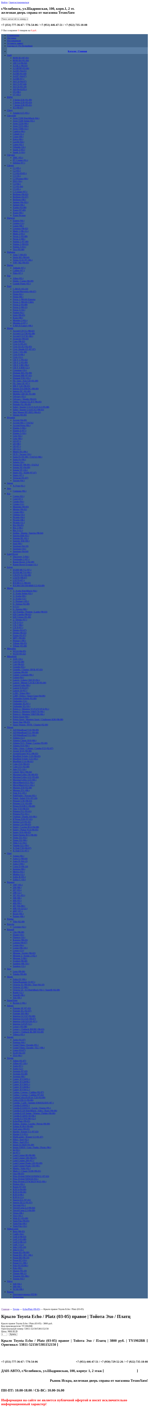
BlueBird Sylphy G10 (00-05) (26, 756)
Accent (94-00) (20, 420)
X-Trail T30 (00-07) (22, 848)
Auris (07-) (18, 1066)
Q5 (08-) (17, 92)
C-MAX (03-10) (20, 289)
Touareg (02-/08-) (21, 1276)
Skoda (10, 977)
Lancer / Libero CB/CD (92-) (26, 680)
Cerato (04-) (18, 501)
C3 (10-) (17, 176)
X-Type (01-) (19, 486)
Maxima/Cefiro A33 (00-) (24, 780)
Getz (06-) (17, 438)
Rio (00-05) (18, 525)
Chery (10, 110)
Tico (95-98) (18, 249)
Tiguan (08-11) (19, 1273)
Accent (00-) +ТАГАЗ (23, 423)
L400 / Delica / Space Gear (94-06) (29, 696)
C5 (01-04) (18, 186)
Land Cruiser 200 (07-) (23, 1160)
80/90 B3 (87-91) (21, 58)
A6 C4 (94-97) (19, 81)
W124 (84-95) (19, 651)
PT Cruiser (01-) (20, 160)
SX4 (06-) (17, 1055)
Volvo (10, 1281)
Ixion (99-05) (19, 315)
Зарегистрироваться (19, 2)
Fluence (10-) (19, 937)
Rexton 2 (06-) (19, 1003)
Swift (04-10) (19, 1053)
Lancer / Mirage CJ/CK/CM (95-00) (29, 682)
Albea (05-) (18, 278)
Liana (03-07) (19, 1050)
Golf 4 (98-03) (19, 1236)
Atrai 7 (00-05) (20, 255)
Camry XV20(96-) (21, 1082)
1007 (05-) (18, 885)
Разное (10, 1292)
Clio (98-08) (18, 932)
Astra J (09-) (18, 864)
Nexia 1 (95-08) (20, 236)
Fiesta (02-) (18, 294)
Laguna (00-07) (20, 942)
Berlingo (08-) (19, 199)
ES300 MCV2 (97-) (22, 570)
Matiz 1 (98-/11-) (20, 231)
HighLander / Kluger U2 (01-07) (28, 1137)
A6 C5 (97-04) (19, 84)
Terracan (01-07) (20, 478)
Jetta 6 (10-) (18, 1250)
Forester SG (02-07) (22, 1011)
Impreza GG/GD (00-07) (24, 1019)
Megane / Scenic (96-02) (24, 953)
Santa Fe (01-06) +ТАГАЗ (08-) (27, 457)
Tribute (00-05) (20, 643)
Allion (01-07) (19, 1061)
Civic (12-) (18, 357)
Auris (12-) (18, 1068)
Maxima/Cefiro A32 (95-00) (26, 777)
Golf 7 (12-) (18, 1244)
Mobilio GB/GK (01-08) (24, 394)
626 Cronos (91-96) (22, 617)
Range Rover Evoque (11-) (25, 564)
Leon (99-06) (19, 971)
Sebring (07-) (19, 163)
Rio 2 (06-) (18, 528)
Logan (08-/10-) (20, 948)
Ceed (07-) (18, 499)
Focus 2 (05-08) (20, 304)
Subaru (10, 1005)
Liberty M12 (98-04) (22, 772)
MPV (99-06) (19, 638)
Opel (9, 853)
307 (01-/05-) (19, 895)
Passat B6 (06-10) (21, 1257)
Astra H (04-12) (20, 861)
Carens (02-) (18, 496)
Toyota (10, 1058)
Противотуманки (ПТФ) (25, 1294)
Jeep (9, 488)
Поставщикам (14, 40)
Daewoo (11, 218)
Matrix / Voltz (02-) (22, 1168)
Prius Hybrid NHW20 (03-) (25, 1179)
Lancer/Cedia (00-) (21, 685)
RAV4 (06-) (18, 1194)
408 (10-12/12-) (20, 908)
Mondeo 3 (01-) (20, 320)
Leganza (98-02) (20, 228)
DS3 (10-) (17, 181)
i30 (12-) (17, 449)
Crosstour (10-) (20, 370)
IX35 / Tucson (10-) (22, 454)
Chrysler (11, 155)
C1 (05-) (17, 168)
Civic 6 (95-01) (20, 344)
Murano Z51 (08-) (21, 790)
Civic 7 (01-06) (20, 352)
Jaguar (10, 483)
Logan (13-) (18, 950)
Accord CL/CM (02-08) (24, 333)
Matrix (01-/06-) (20, 451)
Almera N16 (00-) (21, 745)
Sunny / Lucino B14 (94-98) (26, 827)
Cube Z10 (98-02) (21, 764)
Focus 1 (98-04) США (23, 302)
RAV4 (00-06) (19, 1192)
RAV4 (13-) (18, 1197)
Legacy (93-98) (20, 1026)
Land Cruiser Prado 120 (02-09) (27, 1163)
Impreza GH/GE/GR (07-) (25, 1021)
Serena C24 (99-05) (22, 824)
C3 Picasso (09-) (20, 178)
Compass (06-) (19, 491)
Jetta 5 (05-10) (19, 1247)
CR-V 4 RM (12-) (21, 367)
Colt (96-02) (18, 664)
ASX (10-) (18, 659)
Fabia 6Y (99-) (19, 979)
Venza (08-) (18, 1213)
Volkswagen (12, 1229)
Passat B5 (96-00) (21, 1252)
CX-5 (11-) (18, 622)
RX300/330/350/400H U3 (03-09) (29, 585)
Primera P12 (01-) (21, 814)
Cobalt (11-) (18, 134)
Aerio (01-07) (19, 1040)
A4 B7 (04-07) (19, 76)
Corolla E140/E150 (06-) (24, 1116)
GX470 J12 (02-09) (22, 575)
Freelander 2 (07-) (21, 559)
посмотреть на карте (120, 1371)
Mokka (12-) (18, 874)
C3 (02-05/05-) (20, 173)
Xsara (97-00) (19, 210)
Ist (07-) (16, 1152)
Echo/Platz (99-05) (21, 1121)
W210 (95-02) (19, 654)
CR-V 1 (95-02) (20, 360)
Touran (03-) (18, 1278)
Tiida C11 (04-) (20, 843)
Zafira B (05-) (19, 877)
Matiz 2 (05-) (19, 233)
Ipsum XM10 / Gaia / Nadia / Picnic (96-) (32, 1147)
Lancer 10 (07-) (20, 690)
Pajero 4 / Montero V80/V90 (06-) (28, 714)
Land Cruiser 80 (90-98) (24, 1155)
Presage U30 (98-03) (22, 801)
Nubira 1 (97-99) (20, 241)
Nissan (10, 727)
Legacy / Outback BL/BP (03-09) (28, 1032)
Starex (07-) (18, 475)
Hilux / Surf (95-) (21, 1142)
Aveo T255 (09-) (20, 126)
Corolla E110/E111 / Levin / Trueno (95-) (32, 1108)
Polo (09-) (17, 1268)
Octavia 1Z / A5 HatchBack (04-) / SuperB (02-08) (36, 990)
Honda (10, 328)
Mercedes (11, 648)
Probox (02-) (19, 1184)
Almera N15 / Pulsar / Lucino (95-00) (30, 743)
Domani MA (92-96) (22, 373)
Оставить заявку (15, 43)
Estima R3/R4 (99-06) (23, 1126)
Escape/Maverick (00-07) (24, 291)
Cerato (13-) (18, 504)
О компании (13, 35)
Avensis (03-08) (20, 1074)
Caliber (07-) (19, 270)
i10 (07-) (17, 441)
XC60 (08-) (18, 1289)
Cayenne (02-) (19, 927)
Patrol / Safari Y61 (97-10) (25, 798)
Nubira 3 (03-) (19, 247)
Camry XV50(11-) (21, 1089)
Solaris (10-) (18, 462)
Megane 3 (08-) (20, 958)
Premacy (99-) (19, 640)
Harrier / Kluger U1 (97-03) (25, 1131)
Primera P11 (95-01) (22, 811)
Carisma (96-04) (20, 672)
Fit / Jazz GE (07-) (21, 383)
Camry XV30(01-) (21, 1084)
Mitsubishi (12, 656)
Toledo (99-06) (20, 974)
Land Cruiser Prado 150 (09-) (26, 1166)
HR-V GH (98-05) (21, 386)
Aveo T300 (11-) (20, 128)
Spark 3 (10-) (19, 152)
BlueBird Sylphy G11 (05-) (25, 759)
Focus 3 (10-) (19, 310)
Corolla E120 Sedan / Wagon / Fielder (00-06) (34, 1113)
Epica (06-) (18, 139)
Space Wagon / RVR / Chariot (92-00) (30, 724)
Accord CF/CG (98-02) (23, 331)
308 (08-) (17, 898)
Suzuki (10, 1037)
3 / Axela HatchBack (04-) (25, 591)
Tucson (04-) (19, 480)
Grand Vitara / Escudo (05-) (25, 1045)
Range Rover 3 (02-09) (23, 562)
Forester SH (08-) (21, 1013)
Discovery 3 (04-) (21, 556)
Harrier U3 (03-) (20, 1134)
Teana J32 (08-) (20, 840)
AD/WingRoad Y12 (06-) (24, 735)
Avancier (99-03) (21, 339)
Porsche (10, 924)
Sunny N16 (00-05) (22, 832)
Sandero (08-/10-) (21, 963)
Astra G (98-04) (20, 858)
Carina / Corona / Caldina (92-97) (28, 1092)
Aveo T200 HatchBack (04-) (26, 118)
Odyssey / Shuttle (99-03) (24, 399)
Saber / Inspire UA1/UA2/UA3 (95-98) (31, 407)
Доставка (11, 38)
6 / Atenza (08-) (20, 609)
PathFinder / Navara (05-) (24, 795)
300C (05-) (18, 157)
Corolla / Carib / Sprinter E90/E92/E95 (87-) (33, 1103)
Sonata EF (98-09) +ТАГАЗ (26, 465)
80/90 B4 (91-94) (21, 60)
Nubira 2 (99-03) (20, 244)
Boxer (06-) (18, 913)
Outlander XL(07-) (21, 703)
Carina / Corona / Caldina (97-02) (28, 1095)
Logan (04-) (18, 945)
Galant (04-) (18, 677)
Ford (9, 286)
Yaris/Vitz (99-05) (21, 1221)
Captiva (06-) (19, 131)
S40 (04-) (17, 1284)
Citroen (10, 165)
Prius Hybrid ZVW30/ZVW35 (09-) (29, 1181)
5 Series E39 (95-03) (22, 102)
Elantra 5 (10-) (19, 433)
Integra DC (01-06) (22, 391)
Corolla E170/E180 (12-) (24, 1118)
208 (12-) (17, 892)
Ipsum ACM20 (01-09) (23, 1145)
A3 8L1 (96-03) (20, 65)
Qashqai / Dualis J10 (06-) (25, 816)
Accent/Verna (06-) (21, 425)
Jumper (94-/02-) (20, 202)
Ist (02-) (16, 1150)
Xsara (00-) (18, 212)
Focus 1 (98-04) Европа (24, 299)
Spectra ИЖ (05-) (21, 535)
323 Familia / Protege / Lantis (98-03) (30, 612)
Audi (9, 55)
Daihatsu (11, 252)
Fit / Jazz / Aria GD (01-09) (25, 381)
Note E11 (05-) (20, 793)
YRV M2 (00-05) (21, 262)
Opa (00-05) (18, 1173)
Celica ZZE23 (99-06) (23, 1100)
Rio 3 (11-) (18, 530)
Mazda (10, 588)
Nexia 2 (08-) (19, 239)
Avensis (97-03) (20, 1071)
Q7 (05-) (17, 94)
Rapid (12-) (18, 992)
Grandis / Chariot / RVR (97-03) (28, 669)
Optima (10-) (19, 514)
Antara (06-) (18, 856)
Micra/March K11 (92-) (23, 782)
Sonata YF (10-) (20, 470)
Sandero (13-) (19, 966)
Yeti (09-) (17, 998)
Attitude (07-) (19, 268)
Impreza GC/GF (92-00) (24, 1016)
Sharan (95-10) (20, 1271)
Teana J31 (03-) (20, 837)
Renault (10, 929)
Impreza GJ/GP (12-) (22, 1024)
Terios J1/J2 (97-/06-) (22, 260)
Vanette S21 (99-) (21, 845)
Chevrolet (11, 115)
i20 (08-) (17, 444)
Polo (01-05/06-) (20, 1265)
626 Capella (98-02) (22, 614)
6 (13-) (16, 606)
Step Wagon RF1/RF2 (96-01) (27, 412)
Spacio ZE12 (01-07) (22, 1202)
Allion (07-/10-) (20, 1063)
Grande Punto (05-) (22, 283)
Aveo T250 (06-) (20, 123)
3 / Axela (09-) (19, 596)
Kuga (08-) (18, 318)
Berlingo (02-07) (20, 197)
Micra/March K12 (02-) (23, 785)
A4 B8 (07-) (18, 79)
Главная (5, 1309)
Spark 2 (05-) (19, 149)
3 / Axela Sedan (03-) (22, 593)
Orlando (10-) (19, 147)
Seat (9, 969)
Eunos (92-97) (19, 635)
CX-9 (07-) (18, 627)
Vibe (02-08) (19, 921)
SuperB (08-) (19, 995)
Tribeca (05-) (19, 1034)
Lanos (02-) (18, 144)
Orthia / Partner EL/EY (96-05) (27, 402)
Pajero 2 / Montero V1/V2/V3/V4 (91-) (31, 709)
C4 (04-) (17, 184)
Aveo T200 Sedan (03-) (24, 121)
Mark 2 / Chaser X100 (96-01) (27, 1171)
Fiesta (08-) (18, 297)
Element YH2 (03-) (22, 378)
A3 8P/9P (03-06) (21, 68)
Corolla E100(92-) (21, 1105)
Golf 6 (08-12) (19, 1242)
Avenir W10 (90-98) (22, 751)
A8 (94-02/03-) (20, 89)
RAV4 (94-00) (19, 1189)
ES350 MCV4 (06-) (22, 572)
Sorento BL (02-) (21, 538)
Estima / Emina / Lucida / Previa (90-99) (31, 1124)
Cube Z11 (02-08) (21, 766)
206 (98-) (17, 887)
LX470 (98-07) (20, 577)
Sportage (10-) (19, 549)
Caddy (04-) (18, 1234)
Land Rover (12, 554)
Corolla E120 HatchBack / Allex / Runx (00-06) (35, 1110)
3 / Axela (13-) (19, 598)
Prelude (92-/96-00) (22, 404)
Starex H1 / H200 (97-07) (25, 472)
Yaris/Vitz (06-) (20, 1223)
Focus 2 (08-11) (20, 307)
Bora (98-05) (19, 1231)
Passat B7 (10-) (20, 1260)
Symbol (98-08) (20, 961)
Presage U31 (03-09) (22, 803)
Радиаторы (18, 1297)
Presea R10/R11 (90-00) (24, 806)
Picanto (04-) (19, 517)
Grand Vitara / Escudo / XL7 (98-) (29, 1047)
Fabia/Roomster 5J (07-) (24, 982)
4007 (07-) (18, 911)
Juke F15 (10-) (19, 769)
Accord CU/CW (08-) (23, 336)
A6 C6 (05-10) (19, 86)
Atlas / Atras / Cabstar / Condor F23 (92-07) (33, 748)
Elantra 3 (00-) (19, 428)
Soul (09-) (17, 543)
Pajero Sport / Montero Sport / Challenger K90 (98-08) (38, 719)
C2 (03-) (17, 170)
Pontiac (10, 919)
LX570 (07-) (19, 580)
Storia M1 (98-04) (21, 257)
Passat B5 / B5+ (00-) (23, 1255)
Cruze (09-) (18, 136)
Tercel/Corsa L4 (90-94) (24, 1208)
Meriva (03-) (18, 871)
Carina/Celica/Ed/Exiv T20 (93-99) (29, 1097)
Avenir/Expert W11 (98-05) (25, 753)
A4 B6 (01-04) (19, 73)
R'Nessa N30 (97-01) (22, 819)
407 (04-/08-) (19, 906)
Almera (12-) (19, 738)
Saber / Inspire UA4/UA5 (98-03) (28, 409)
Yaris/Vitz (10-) (20, 1226)
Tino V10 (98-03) (21, 808)
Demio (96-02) (19, 633)
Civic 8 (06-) (19, 354)
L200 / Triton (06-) (21, 693)
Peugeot (10, 882)
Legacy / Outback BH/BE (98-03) (28, 1029)
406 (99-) (17, 903)
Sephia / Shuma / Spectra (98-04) (28, 533)
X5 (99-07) (18, 107)
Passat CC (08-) (20, 1263)
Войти (4, 2)
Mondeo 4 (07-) (20, 323)
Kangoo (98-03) (20, 940)
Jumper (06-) (19, 205)
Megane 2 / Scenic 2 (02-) (25, 956)
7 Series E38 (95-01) (22, 105)
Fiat (8, 276)
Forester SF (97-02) (22, 1008)
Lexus (10, 567)
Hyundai (11, 417)
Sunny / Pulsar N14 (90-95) (25, 829)
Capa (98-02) (19, 341)
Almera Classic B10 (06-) (24, 740)
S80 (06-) (17, 1286)
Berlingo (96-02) (20, 194)
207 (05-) (17, 890)
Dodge (10, 265)
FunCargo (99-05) (21, 1129)
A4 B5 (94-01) (19, 71)
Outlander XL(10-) (21, 706)
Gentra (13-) (18, 223)
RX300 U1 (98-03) (22, 583)
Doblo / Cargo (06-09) (23, 281)
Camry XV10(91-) (21, 1079)
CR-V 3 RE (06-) (21, 365)
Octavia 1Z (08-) (20, 987)
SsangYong (12, 1000)
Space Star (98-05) (21, 722)
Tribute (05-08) (20, 646)
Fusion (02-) (18, 312)
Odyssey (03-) (19, 396)
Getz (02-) (17, 436)
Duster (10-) (18, 934)
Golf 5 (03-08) (19, 1239)
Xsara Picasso (19, 215)
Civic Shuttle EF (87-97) (24, 349)
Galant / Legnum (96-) (23, 675)
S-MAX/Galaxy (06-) (23, 325)
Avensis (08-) (19, 1076)
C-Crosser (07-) (20, 191)
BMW (10, 97)
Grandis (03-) (19, 667)
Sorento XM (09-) (21, 541)
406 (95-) (17, 900)
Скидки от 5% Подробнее (20, 46)
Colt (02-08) (18, 661)
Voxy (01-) (18, 1215)
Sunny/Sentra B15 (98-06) (25, 835)
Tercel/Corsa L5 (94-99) (24, 1210)
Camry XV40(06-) (21, 1087)
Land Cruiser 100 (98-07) (24, 1158)
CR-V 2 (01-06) (20, 362)
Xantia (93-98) (19, 207)
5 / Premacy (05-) (21, 601)
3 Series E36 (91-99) (22, 100)
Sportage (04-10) (20, 546)
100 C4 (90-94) (20, 63)
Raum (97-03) (19, 1187)
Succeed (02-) (19, 1205)
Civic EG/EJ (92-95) (22, 346)
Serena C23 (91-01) (22, 822)
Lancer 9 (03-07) (20, 688)
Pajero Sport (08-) (21, 717)
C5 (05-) (17, 189)
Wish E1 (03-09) (20, 1218)
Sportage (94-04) (20, 551)
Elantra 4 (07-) (19, 430)
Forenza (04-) (19, 1042)
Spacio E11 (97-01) (22, 1200)
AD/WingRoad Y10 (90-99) (26, 730)
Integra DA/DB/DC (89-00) (26, 388)
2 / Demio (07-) (20, 619)
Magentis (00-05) (21, 507)
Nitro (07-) (18, 273)
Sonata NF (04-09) (21, 467)
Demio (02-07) (19, 630)
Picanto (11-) (19, 522)
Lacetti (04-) (18, 142)
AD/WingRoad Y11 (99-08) (26, 732)
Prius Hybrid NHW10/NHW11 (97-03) (31, 1176)
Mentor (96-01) (20, 509)
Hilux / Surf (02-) (21, 1139)
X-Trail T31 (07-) (21, 850)
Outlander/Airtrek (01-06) (25, 698)
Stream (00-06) (20, 415)
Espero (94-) (18, 220)
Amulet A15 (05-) (21, 113)
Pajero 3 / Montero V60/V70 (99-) (28, 711)
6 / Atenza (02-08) (21, 604)
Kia (8, 493)
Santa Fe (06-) (19, 459)
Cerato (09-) (18, 512)
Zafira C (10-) (19, 879)
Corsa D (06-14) (20, 866)
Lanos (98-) (18, 226)
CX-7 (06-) (18, 625)
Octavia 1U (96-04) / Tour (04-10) (28, 984)
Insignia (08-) (19, 869)
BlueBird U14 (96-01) (23, 761)
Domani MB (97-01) (22, 375)
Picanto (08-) (19, 520)
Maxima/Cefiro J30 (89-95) (25, 774)
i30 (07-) (17, 446)
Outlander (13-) (20, 701)
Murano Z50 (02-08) (22, 787)
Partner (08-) (18, 916)
